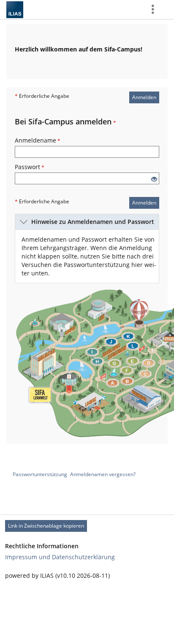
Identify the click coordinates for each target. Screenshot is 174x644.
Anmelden (144, 97)
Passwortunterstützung (40, 474)
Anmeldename (37, 140)
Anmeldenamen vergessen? (103, 474)
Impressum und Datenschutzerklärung (60, 557)
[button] (87, 222)
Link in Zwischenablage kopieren (46, 525)
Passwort (29, 167)
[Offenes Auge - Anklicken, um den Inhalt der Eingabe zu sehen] (154, 179)
